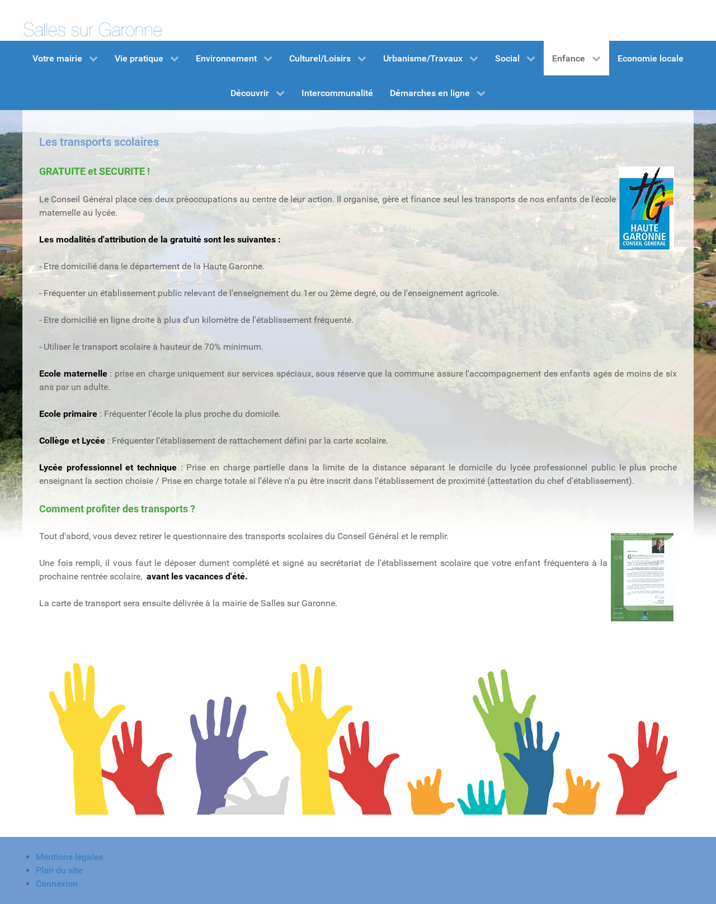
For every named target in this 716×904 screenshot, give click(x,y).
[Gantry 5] (92, 20)
